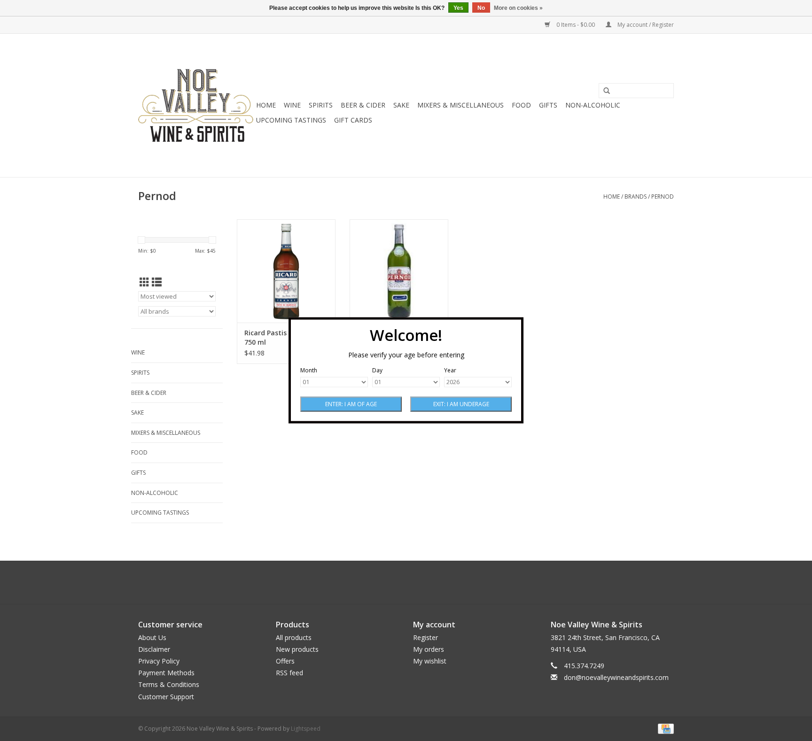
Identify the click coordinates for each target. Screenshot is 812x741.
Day (377, 371)
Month (308, 371)
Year (450, 371)
